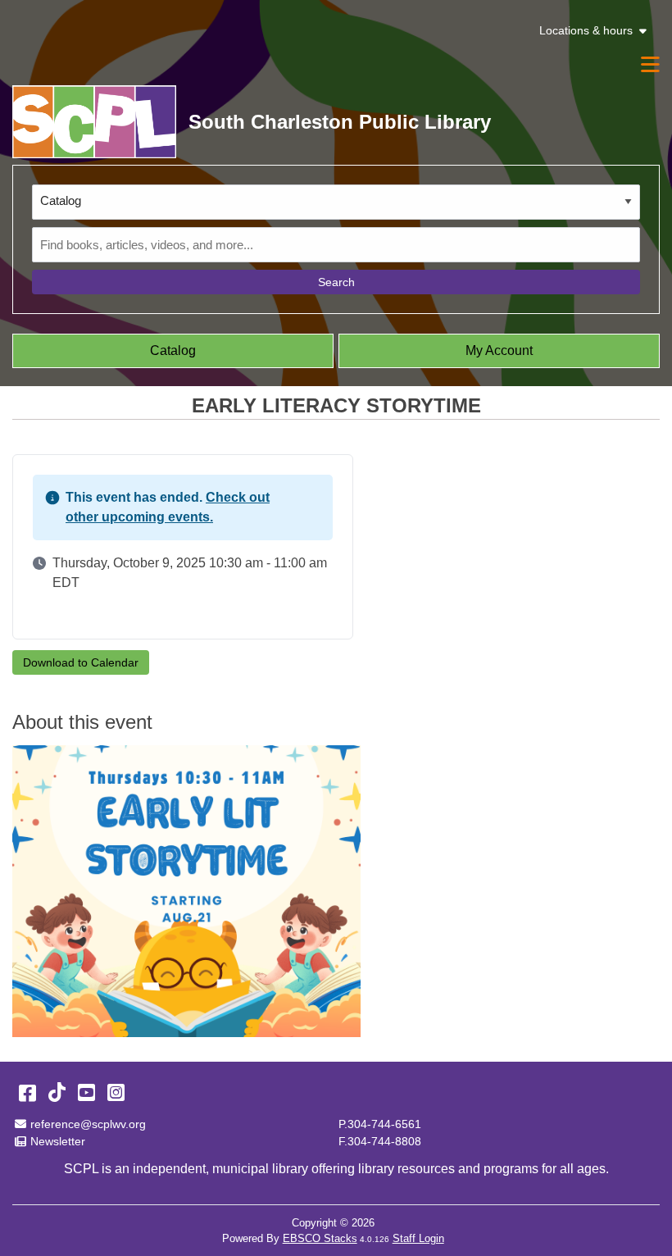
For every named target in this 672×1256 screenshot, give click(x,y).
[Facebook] (27, 1092)
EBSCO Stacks (320, 1238)
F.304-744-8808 (379, 1141)
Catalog (173, 350)
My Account (499, 350)
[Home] (94, 121)
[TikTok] (57, 1092)
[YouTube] (86, 1092)
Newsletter (57, 1141)
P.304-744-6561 (379, 1124)
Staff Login (418, 1238)
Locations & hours (586, 31)
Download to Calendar (80, 662)
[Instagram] (116, 1092)
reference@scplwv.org (88, 1124)
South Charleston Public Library (339, 122)
